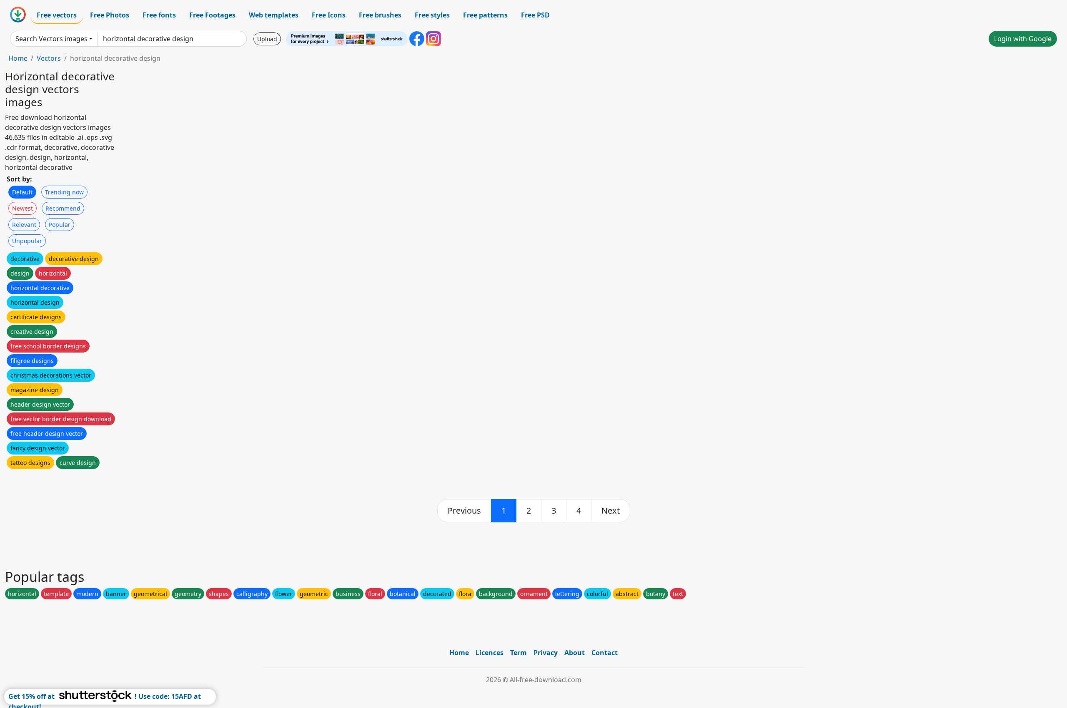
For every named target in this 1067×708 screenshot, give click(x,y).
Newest (22, 208)
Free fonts (159, 15)
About (574, 652)
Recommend (62, 208)
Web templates (273, 15)
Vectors (49, 58)
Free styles (432, 15)
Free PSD (535, 15)
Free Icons (329, 15)
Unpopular (27, 241)
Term (518, 652)
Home (18, 58)
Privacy (546, 652)
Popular (59, 225)
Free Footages (212, 15)
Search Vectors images (51, 38)
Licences (489, 652)
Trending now (64, 192)
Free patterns (485, 15)
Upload (267, 39)
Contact (604, 652)
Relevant (24, 225)
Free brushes (380, 15)
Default (22, 192)
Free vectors (57, 15)
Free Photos (109, 15)
